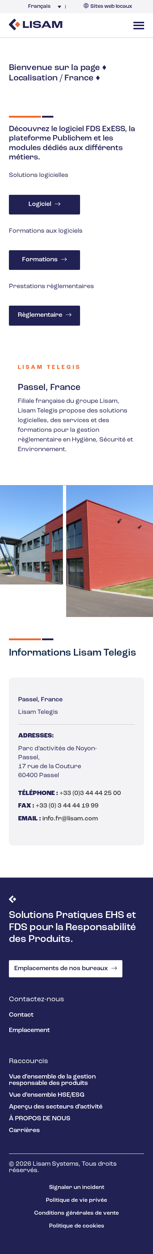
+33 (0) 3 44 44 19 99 (67, 806)
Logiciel (39, 204)
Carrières (24, 1130)
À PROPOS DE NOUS (39, 1119)
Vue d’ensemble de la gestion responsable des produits (52, 1080)
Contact (21, 1015)
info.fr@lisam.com (70, 819)
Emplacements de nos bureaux (61, 969)
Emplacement (29, 1030)
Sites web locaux (111, 6)
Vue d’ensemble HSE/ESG (46, 1095)
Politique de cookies (76, 1226)
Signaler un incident (76, 1187)
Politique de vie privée (76, 1200)
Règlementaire (40, 315)
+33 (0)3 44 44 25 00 (90, 793)
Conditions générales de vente (76, 1213)
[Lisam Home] (35, 25)
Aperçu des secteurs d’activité (55, 1107)
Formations (40, 260)
